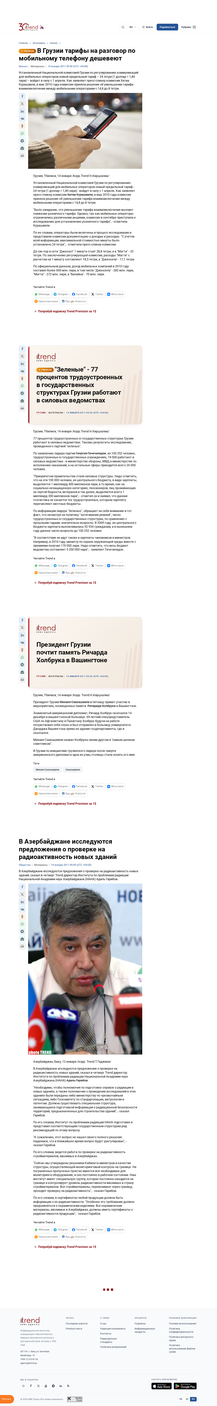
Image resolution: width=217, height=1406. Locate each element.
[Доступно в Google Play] (185, 1386)
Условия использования (182, 1323)
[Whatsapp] (23, 1386)
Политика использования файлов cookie (182, 1348)
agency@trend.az (28, 1363)
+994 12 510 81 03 (29, 1359)
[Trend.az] (31, 27)
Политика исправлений (113, 1347)
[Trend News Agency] (29, 1321)
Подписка (140, 1323)
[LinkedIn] (61, 1386)
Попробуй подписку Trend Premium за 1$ (66, 311)
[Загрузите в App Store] (161, 1386)
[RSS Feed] (68, 1386)
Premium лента (74, 1328)
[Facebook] (31, 1386)
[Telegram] (53, 1386)
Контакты (105, 1333)
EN (181, 1399)
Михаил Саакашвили (47, 769)
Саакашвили (73, 769)
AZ (187, 1399)
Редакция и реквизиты (113, 1328)
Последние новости (76, 1323)
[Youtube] (46, 1386)
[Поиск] (123, 27)
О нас (103, 1323)
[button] (22, 96)
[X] (38, 1386)
